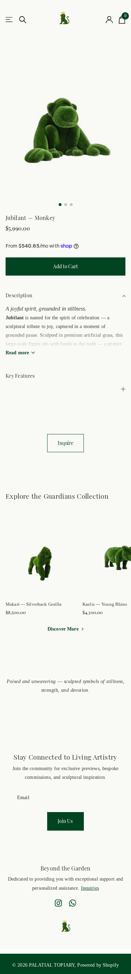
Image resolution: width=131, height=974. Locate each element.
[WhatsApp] (72, 903)
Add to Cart (65, 266)
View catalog (10, 20)
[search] (22, 20)
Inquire (65, 443)
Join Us (66, 821)
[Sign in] (109, 19)
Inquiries (90, 888)
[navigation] (60, 204)
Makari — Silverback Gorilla (34, 604)
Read (17, 352)
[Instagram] (58, 903)
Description (19, 295)
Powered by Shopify (98, 965)
